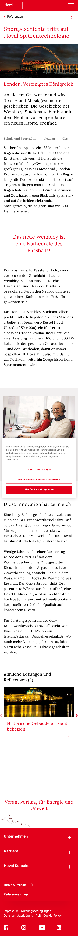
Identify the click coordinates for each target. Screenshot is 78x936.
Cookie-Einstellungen (39, 470)
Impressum (11, 911)
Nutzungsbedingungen (36, 911)
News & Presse (15, 885)
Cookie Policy (52, 915)
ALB (38, 915)
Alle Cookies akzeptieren (39, 489)
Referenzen (12, 894)
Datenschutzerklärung (18, 915)
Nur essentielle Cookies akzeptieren (39, 479)
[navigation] (71, 5)
